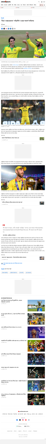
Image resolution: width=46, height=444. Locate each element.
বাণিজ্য (15, 4)
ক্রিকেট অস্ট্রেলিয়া (5, 272)
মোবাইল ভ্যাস (40, 414)
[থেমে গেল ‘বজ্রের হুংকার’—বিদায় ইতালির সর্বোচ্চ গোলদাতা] (42, 258)
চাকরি (28, 4)
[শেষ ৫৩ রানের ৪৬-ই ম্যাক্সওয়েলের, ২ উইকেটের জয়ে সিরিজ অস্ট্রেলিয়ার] (36, 399)
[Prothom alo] (5, 1)
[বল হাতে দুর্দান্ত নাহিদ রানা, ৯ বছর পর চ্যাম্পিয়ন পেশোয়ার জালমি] (36, 319)
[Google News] (29, 420)
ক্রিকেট (2, 18)
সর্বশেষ (2, 4)
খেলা (21, 4)
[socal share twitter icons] (4, 29)
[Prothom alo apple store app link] (27, 426)
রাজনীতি (9, 4)
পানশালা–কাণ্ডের (16, 65)
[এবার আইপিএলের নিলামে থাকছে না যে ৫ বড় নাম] (36, 332)
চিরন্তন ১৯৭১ (29, 414)
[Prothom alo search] (39, 1)
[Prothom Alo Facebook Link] (17, 420)
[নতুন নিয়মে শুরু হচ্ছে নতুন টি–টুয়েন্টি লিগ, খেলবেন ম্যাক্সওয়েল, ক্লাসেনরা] (36, 305)
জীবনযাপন (31, 4)
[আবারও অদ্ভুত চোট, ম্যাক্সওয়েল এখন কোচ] (36, 372)
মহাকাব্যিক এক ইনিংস (28, 68)
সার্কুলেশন (19, 431)
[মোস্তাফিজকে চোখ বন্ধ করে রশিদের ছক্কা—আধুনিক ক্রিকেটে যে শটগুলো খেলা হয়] (36, 386)
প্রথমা (36, 414)
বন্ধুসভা (25, 414)
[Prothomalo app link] (19, 426)
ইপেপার (33, 414)
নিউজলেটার (35, 431)
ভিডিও (35, 4)
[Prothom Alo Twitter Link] (20, 420)
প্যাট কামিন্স (21, 272)
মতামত (18, 4)
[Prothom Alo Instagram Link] (23, 420)
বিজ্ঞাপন (15, 431)
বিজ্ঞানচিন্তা (15, 414)
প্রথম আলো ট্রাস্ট (20, 414)
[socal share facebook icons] (2, 29)
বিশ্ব (12, 4)
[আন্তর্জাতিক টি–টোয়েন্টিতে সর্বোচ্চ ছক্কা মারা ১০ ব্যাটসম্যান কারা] (36, 346)
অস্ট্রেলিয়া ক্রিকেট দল (13, 272)
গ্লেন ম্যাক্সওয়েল (28, 272)
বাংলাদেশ (5, 4)
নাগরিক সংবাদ (4, 414)
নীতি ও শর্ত (25, 431)
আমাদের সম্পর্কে (9, 431)
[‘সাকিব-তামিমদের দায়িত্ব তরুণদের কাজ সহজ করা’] (42, 203)
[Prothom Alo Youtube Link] (26, 420)
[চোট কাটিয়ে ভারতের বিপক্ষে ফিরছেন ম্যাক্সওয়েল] (36, 359)
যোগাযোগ (30, 431)
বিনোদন (24, 4)
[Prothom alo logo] (23, 411)
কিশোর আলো (10, 414)
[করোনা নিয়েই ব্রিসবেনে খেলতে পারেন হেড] (42, 138)
